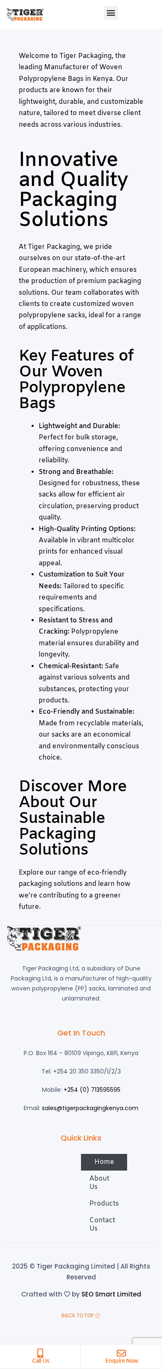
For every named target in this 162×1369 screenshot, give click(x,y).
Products (104, 1203)
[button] (111, 13)
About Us (99, 1182)
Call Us (40, 1361)
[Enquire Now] (121, 1353)
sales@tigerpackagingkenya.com (90, 1108)
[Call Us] (40, 1353)
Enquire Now (121, 1361)
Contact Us (102, 1224)
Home (104, 1162)
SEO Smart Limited (111, 1294)
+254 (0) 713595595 (92, 1090)
